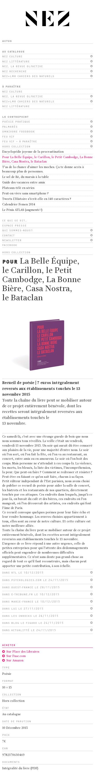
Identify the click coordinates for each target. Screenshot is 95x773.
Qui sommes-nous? (17, 230)
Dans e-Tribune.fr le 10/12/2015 (30, 594)
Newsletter (12, 240)
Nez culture (12, 56)
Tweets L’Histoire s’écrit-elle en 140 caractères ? (36, 199)
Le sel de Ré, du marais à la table (25, 177)
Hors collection (16, 146)
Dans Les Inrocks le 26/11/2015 (30, 616)
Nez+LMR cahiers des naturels (28, 76)
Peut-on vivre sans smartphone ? (25, 193)
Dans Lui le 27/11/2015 (23, 608)
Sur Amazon (14, 660)
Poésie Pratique (16, 121)
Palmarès (10, 126)
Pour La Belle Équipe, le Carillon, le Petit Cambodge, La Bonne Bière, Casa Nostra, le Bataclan (47, 159)
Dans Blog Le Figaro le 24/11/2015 (33, 623)
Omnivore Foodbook (18, 131)
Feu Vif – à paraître (19, 141)
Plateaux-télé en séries (18, 188)
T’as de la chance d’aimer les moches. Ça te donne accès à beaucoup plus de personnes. (43, 169)
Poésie (6, 674)
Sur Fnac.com (16, 656)
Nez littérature (16, 61)
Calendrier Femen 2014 (18, 204)
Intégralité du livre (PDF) (20, 768)
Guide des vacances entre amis (23, 182)
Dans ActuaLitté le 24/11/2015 (29, 630)
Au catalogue (13, 51)
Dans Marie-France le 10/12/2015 (31, 601)
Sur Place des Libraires (22, 652)
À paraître (11, 86)
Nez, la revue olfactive (22, 66)
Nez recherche (14, 71)
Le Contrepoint (15, 117)
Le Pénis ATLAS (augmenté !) (22, 210)
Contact (8, 235)
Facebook (9, 245)
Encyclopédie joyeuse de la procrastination (33, 152)
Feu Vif (8, 136)
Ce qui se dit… (14, 220)
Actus (7, 41)
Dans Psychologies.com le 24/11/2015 (35, 580)
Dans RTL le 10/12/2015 (23, 572)
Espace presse (14, 225)
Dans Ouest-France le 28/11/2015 (31, 587)
